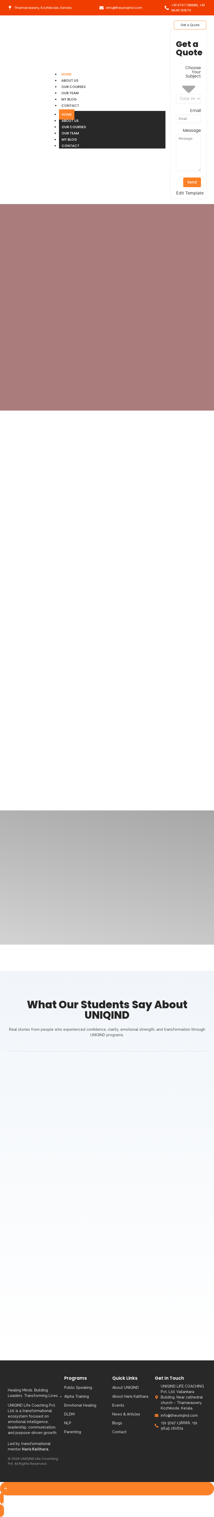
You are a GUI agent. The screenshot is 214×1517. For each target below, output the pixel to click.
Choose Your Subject (193, 72)
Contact (70, 105)
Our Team (70, 93)
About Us (69, 80)
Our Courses (73, 86)
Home (66, 74)
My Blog (69, 99)
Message (192, 130)
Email (195, 111)
